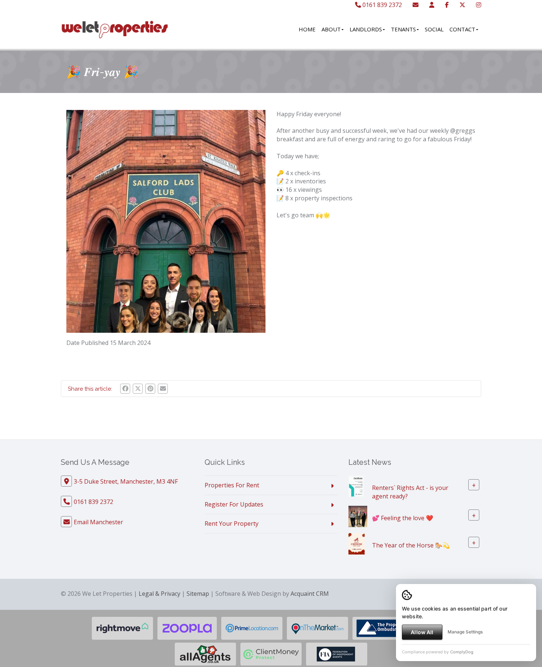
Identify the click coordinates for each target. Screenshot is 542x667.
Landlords (366, 29)
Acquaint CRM (310, 594)
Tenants (403, 29)
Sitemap (198, 594)
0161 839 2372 (381, 5)
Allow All (422, 632)
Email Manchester (98, 522)
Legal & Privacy (159, 594)
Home (307, 29)
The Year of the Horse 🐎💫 (411, 545)
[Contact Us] (431, 5)
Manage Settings (465, 632)
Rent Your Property (231, 523)
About (331, 29)
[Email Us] (415, 5)
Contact (462, 29)
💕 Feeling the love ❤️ (402, 518)
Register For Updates (234, 504)
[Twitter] (462, 5)
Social (434, 29)
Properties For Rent (232, 485)
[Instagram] (478, 5)
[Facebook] (447, 5)
